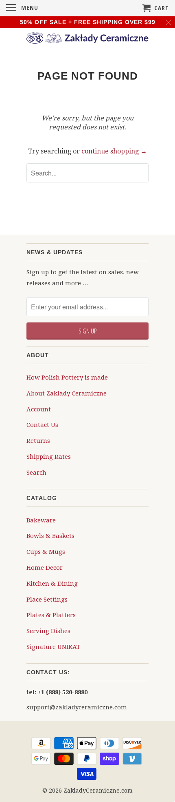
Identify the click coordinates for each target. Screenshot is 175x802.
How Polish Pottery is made (67, 377)
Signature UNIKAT (53, 647)
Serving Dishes (48, 631)
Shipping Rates (48, 456)
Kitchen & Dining (52, 583)
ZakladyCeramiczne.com (98, 790)
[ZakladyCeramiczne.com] (87, 39)
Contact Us (42, 425)
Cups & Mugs (45, 551)
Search (36, 472)
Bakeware (41, 520)
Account (38, 409)
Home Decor (44, 567)
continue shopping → (114, 151)
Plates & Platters (51, 615)
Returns (38, 440)
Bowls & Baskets (50, 536)
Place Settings (47, 599)
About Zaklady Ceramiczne (66, 393)
